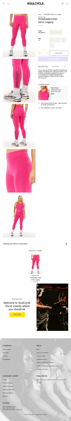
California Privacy (42, 359)
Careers (5, 356)
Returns (5, 396)
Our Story (6, 352)
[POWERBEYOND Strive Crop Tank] (43, 93)
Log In (4, 379)
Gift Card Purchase (8, 389)
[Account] (63, 3)
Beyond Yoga (41, 17)
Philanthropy (6, 359)
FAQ (38, 349)
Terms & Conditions (42, 352)
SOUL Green (7, 349)
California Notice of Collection (45, 362)
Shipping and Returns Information (15, 244)
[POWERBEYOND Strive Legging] (35, 264)
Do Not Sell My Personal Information (48, 366)
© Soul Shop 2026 (29, 414)
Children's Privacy (42, 369)
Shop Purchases (8, 383)
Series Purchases (8, 386)
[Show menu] (3, 3)
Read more (42, 78)
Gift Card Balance (8, 393)
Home (39, 14)
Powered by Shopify (41, 414)
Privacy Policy (41, 356)
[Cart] (67, 3)
